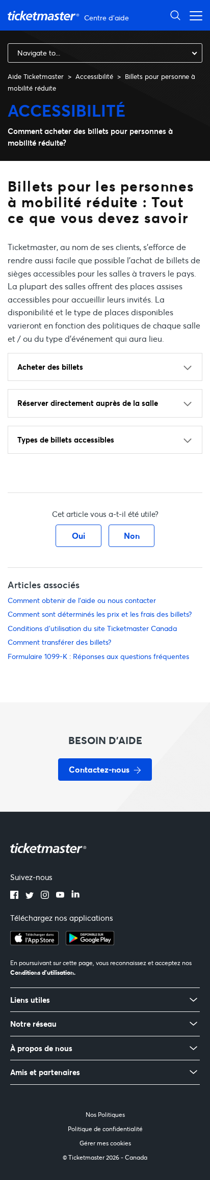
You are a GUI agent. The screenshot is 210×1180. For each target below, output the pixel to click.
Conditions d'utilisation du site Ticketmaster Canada (92, 628)
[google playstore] (90, 942)
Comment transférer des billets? (59, 642)
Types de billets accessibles (65, 439)
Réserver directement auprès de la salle (87, 403)
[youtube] (60, 896)
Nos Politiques (105, 1114)
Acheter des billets (50, 367)
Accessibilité (94, 76)
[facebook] (14, 896)
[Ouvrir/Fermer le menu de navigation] (193, 15)
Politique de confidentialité (105, 1129)
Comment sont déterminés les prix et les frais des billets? (100, 614)
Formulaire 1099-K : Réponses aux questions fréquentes (98, 656)
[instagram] (45, 896)
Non (132, 535)
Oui (78, 535)
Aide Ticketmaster (36, 76)
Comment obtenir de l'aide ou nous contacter (82, 600)
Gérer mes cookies (105, 1143)
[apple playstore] (34, 942)
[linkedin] (75, 896)
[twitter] (29, 896)
